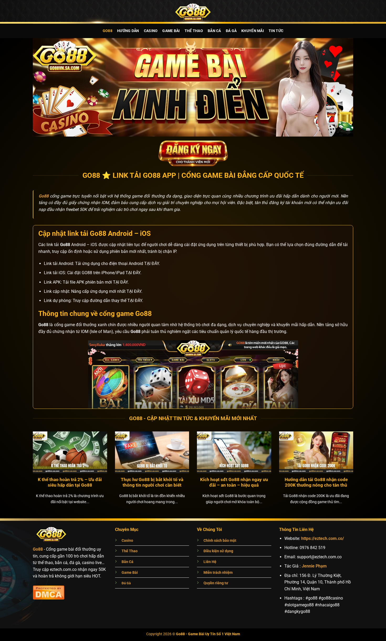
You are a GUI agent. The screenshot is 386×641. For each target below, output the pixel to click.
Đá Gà (231, 31)
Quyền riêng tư (216, 583)
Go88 (107, 31)
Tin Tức (276, 31)
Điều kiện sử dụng (218, 551)
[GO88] (193, 12)
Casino (151, 31)
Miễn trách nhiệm (218, 572)
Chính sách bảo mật (220, 540)
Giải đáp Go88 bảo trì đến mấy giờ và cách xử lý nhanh (316, 482)
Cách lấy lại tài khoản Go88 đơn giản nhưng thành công (234, 482)
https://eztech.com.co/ (322, 538)
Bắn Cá (214, 31)
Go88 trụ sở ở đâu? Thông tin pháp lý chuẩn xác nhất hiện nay (152, 482)
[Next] (360, 459)
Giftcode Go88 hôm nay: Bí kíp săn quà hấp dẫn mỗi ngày (70, 482)
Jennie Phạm (314, 566)
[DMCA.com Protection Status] (48, 591)
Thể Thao (194, 31)
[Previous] (26, 459)
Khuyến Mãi (252, 31)
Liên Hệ (210, 562)
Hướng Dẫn (128, 31)
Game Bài (171, 31)
